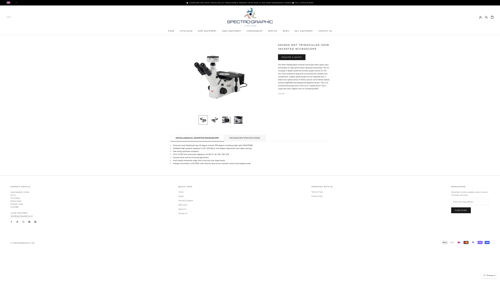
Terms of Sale (317, 192)
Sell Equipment (304, 31)
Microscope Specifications (244, 138)
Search (181, 196)
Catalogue (186, 31)
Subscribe (461, 210)
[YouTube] (29, 221)
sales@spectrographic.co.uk (21, 216)
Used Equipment (231, 31)
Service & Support (185, 200)
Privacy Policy (317, 196)
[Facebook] (287, 93)
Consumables (254, 31)
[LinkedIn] (35, 221)
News (286, 31)
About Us (182, 209)
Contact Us (325, 31)
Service (272, 31)
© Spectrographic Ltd (22, 243)
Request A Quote (292, 57)
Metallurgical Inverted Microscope (197, 138)
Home (171, 31)
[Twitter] (290, 93)
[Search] (486, 17)
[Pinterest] (294, 93)
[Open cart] (492, 17)
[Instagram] (23, 221)
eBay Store (182, 205)
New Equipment (207, 31)
